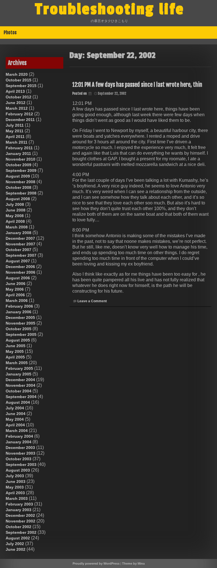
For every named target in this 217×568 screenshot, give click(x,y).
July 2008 (15, 204)
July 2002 (15, 543)
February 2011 (19, 148)
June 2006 (15, 283)
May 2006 (15, 289)
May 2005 (15, 351)
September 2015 (21, 85)
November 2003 (20, 453)
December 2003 (20, 447)
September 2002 (21, 532)
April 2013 (15, 91)
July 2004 (15, 408)
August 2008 (18, 198)
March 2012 (17, 108)
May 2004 (15, 419)
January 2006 (18, 312)
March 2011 (16, 142)
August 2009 (18, 176)
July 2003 (15, 476)
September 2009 (21, 170)
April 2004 (15, 425)
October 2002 (18, 526)
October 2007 (18, 249)
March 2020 (17, 74)
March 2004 (17, 430)
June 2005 (15, 346)
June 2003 (15, 481)
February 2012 (19, 114)
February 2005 (19, 368)
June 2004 (15, 413)
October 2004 (18, 391)
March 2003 (17, 498)
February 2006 (19, 306)
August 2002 (18, 538)
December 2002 (20, 515)
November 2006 (20, 272)
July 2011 (15, 125)
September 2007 (21, 255)
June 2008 (15, 210)
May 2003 (15, 487)
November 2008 (20, 182)
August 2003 (18, 470)
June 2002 (15, 549)
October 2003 (18, 459)
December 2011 (20, 119)
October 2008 (18, 187)
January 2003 (18, 509)
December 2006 (20, 266)
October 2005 (18, 329)
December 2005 (20, 317)
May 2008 (15, 215)
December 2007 (20, 238)
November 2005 (20, 323)
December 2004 (20, 379)
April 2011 (15, 136)
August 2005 (18, 340)
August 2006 (18, 278)
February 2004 (19, 436)
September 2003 (21, 464)
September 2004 (21, 396)
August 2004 (18, 402)
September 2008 (21, 193)
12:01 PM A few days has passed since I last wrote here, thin (137, 84)
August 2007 (18, 261)
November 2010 (20, 159)
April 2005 (15, 357)
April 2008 (15, 221)
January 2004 (18, 442)
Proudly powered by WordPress (96, 563)
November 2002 (20, 521)
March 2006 (17, 300)
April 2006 (15, 295)
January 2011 (18, 153)
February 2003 (19, 504)
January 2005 (18, 374)
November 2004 (20, 385)
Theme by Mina (133, 563)
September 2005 (21, 334)
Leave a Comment (92, 301)
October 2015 (18, 80)
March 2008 (17, 227)
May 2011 (14, 131)
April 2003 (15, 493)
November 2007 (20, 244)
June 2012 (15, 102)
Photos (10, 32)
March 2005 (17, 362)
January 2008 (18, 232)
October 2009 (18, 165)
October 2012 (18, 97)
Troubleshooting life (109, 9)
